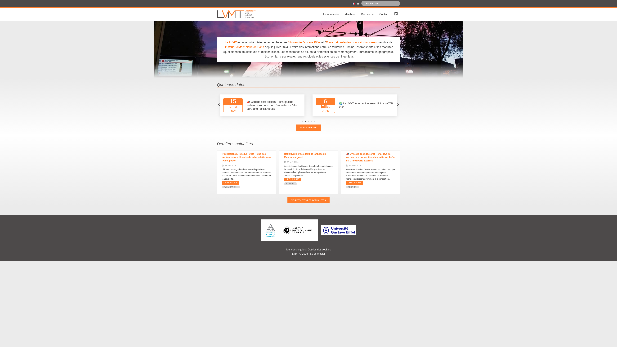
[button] (219, 104)
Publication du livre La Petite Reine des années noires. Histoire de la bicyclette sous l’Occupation (246, 157)
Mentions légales (296, 249)
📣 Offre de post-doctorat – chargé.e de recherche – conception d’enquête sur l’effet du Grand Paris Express (370, 157)
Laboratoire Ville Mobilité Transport (241, 14)
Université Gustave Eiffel (305, 42)
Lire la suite (230, 183)
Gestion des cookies (319, 249)
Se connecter (317, 253)
